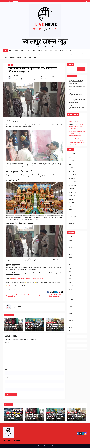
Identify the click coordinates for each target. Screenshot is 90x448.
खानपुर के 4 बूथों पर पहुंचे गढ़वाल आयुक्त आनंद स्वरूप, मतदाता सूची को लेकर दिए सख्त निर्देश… (33, 326)
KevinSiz (71, 118)
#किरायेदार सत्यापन (44, 77)
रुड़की (30, 57)
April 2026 (71, 167)
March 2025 (71, 213)
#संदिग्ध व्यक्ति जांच (26, 79)
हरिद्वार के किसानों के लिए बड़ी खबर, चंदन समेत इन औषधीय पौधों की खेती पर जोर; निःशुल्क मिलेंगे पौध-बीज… (77, 101)
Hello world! (77, 118)
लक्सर (35, 57)
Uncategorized (72, 237)
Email (6, 378)
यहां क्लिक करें (10, 286)
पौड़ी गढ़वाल (72, 54)
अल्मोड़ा (38, 54)
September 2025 (73, 192)
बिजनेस (70, 306)
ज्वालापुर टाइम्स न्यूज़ (45, 41)
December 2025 (73, 181)
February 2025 (72, 216)
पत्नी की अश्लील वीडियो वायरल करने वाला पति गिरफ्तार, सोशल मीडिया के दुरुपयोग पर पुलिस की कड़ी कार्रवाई (77, 133)
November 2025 (72, 185)
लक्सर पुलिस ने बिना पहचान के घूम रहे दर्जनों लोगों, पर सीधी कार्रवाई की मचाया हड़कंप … (27, 278)
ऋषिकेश (28, 50)
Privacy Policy (17, 54)
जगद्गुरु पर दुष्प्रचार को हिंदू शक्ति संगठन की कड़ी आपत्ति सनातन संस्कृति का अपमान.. (76, 126)
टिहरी (70, 278)
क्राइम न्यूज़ (40, 50)
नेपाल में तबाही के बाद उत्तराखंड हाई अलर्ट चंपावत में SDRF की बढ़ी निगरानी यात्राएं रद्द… (77, 107)
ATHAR (16, 75)
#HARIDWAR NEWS (25, 77)
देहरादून (22, 50)
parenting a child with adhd (75, 138)
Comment (7, 342)
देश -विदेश (61, 50)
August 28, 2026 (11, 418)
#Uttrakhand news (35, 77)
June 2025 (71, 202)
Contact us (8, 54)
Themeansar (56, 445)
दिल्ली (70, 282)
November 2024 (73, 227)
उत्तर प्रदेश (16, 50)
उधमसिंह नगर (12, 57)
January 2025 (72, 220)
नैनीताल (6, 57)
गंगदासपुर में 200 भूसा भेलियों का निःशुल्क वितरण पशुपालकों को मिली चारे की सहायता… (13, 326)
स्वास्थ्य (56, 50)
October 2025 (72, 188)
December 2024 (73, 223)
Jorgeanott (72, 121)
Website (7, 386)
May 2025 (71, 206)
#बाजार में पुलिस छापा (53, 77)
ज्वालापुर (25, 57)
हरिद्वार (10, 322)
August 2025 (72, 195)
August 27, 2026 (32, 418)
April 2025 (71, 209)
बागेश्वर (44, 54)
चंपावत (66, 54)
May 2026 (71, 164)
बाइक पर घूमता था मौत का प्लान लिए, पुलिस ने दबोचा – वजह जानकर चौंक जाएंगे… (20, 295)
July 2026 (71, 157)
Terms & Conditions (29, 54)
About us (68, 50)
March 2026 (71, 171)
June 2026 (71, 161)
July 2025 (71, 199)
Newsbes (50, 445)
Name (6, 369)
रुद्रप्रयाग (60, 54)
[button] (82, 54)
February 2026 (72, 174)
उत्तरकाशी (19, 57)
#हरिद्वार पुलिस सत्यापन (35, 79)
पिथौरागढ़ (54, 54)
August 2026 (72, 154)
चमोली (49, 54)
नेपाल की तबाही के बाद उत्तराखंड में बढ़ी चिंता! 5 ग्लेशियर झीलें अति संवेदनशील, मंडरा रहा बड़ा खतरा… (76, 82)
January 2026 (72, 178)
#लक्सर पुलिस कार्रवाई (17, 79)
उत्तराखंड (28, 322)
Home (10, 50)
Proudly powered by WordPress (37, 445)
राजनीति (33, 50)
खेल (51, 50)
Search (70, 64)
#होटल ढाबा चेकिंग (44, 79)
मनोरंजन (46, 50)
